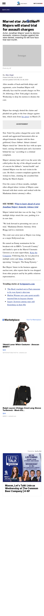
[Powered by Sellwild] (38, 451)
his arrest (25, 116)
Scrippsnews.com (27, 283)
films (21, 258)
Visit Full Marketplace (34, 320)
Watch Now (37, 3)
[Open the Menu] (4, 3)
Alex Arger (10, 75)
